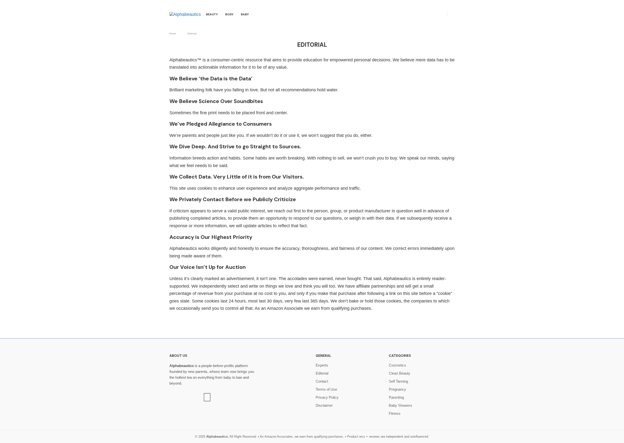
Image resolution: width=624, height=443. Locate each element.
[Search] (452, 15)
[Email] (443, 14)
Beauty (212, 14)
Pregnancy (397, 389)
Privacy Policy (327, 397)
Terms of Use (326, 389)
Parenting (396, 397)
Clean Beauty (399, 373)
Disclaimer (324, 405)
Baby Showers (400, 405)
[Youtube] (437, 14)
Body (229, 14)
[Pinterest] (431, 14)
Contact (322, 381)
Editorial (322, 373)
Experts (322, 365)
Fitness (394, 413)
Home (172, 33)
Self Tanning (398, 381)
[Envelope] (207, 397)
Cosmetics (397, 365)
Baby (245, 14)
